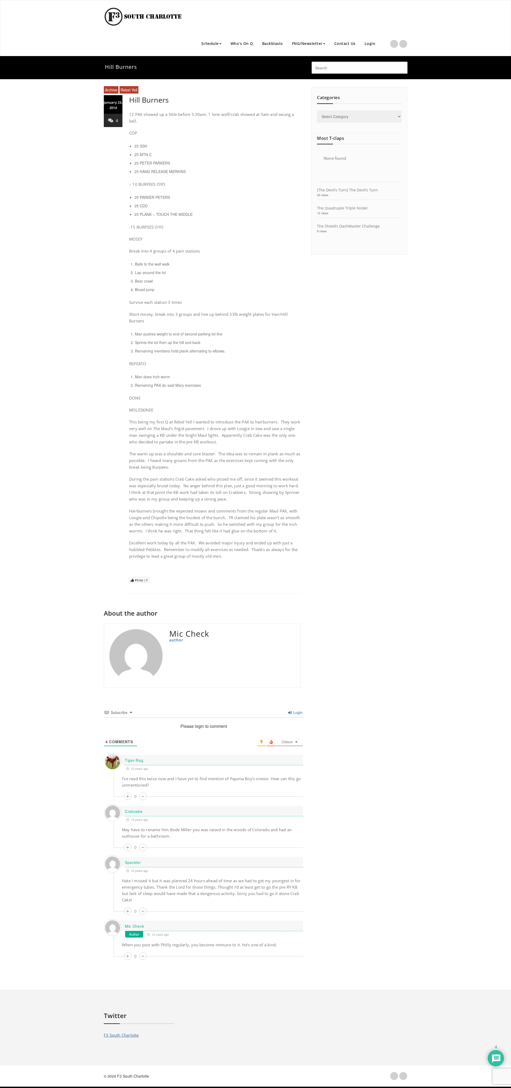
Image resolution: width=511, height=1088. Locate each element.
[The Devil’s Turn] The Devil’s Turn (347, 189)
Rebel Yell (129, 90)
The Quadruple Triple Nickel (342, 208)
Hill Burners (149, 100)
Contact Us (345, 43)
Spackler (133, 862)
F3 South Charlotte (121, 1035)
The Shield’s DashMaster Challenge (348, 226)
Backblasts (272, 43)
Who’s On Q (241, 43)
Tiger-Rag (134, 760)
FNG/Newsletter (307, 43)
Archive (111, 90)
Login (370, 43)
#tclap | (141, 580)
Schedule (210, 43)
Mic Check (134, 926)
